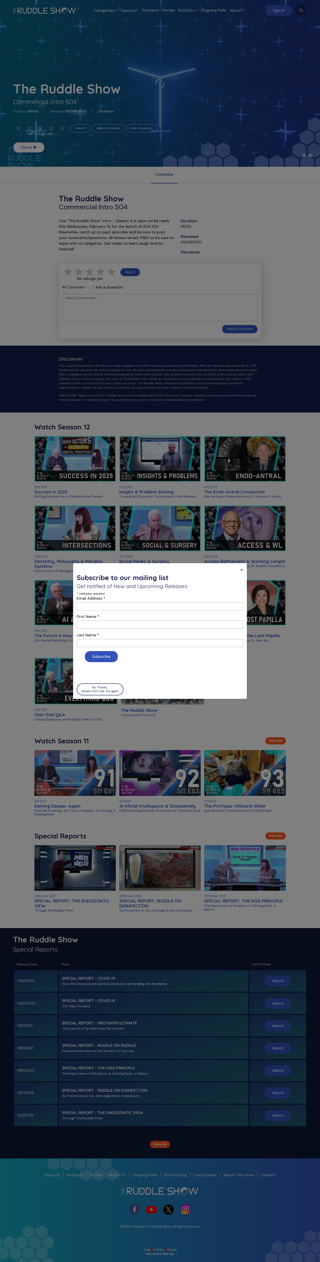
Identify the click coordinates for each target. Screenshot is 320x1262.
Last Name (88, 635)
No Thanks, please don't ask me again (100, 689)
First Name (88, 616)
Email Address (91, 598)
